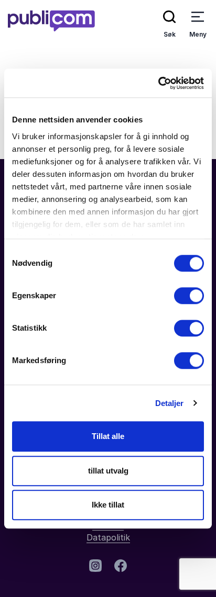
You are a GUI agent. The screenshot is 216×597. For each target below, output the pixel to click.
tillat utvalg (108, 470)
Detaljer (169, 403)
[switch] (189, 295)
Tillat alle (108, 436)
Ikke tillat (108, 504)
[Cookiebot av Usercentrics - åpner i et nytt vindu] (158, 83)
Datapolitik (108, 537)
